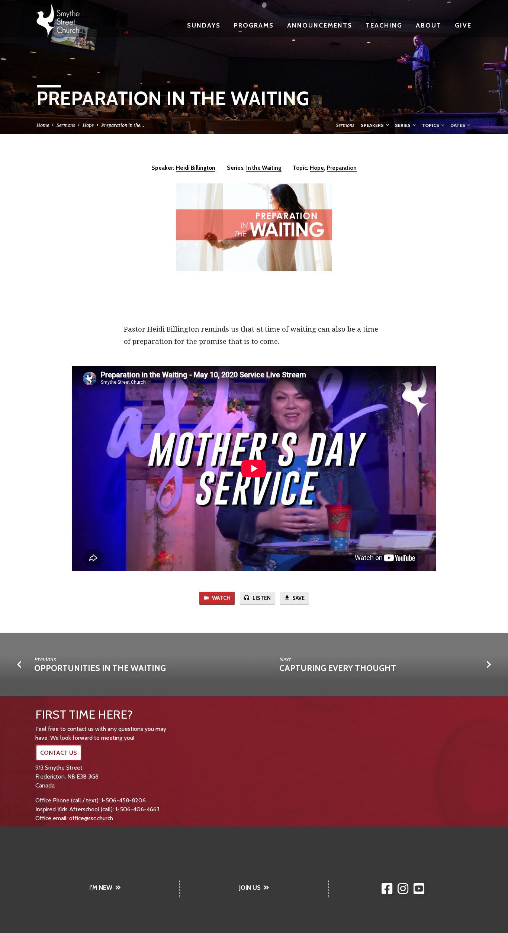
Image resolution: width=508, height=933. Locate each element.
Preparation (342, 167)
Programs (254, 25)
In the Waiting (264, 167)
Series (403, 125)
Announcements (319, 25)
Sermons (66, 125)
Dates (458, 125)
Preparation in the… (122, 125)
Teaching (384, 25)
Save (298, 598)
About (428, 25)
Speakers (373, 125)
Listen (261, 598)
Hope (88, 125)
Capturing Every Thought (337, 668)
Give (463, 25)
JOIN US (250, 887)
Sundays (204, 25)
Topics (431, 125)
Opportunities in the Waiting (100, 668)
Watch (221, 598)
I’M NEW (100, 887)
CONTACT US (58, 752)
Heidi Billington (195, 167)
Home (42, 125)
